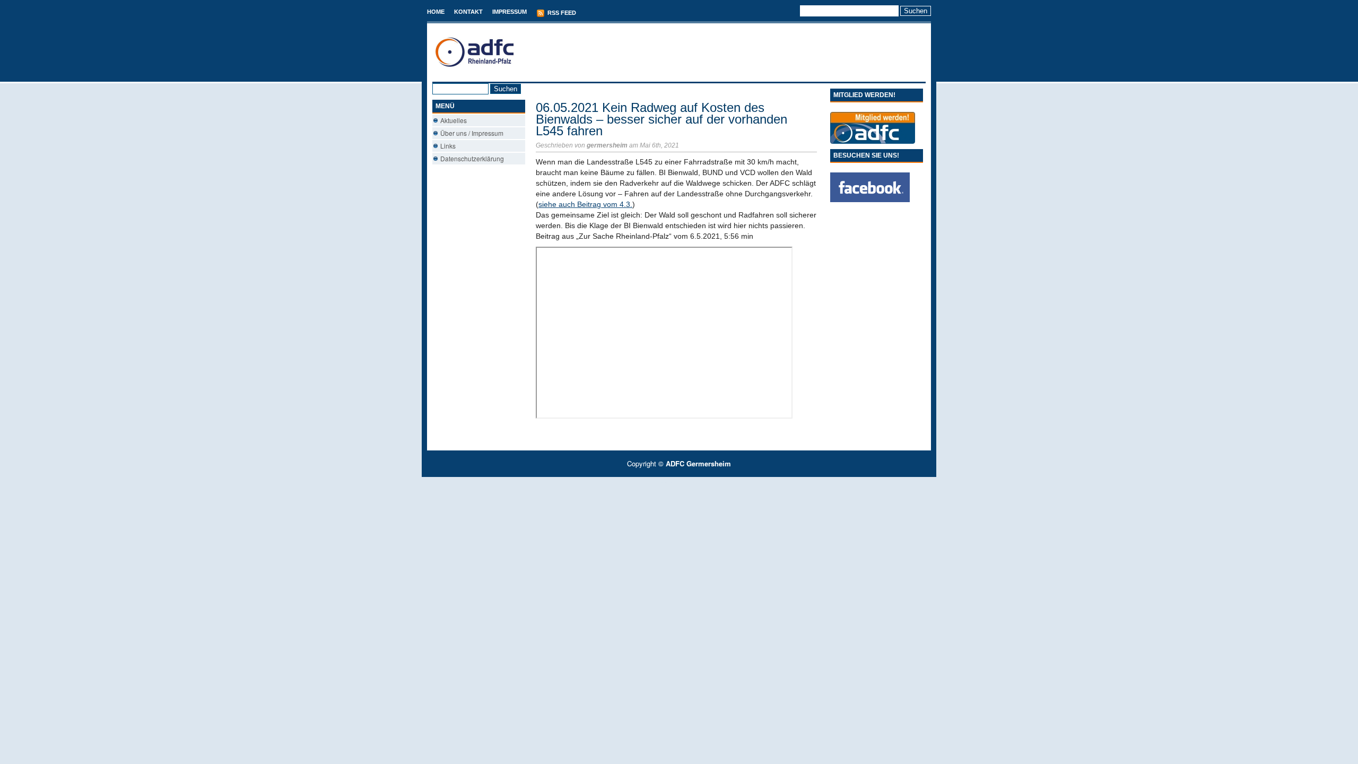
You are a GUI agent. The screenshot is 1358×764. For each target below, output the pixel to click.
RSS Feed (561, 13)
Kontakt (468, 11)
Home (436, 11)
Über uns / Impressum (471, 132)
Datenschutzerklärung (472, 158)
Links (448, 145)
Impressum (509, 11)
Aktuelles (453, 120)
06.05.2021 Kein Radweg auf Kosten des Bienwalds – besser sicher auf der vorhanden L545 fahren (661, 119)
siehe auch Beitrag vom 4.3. (585, 204)
